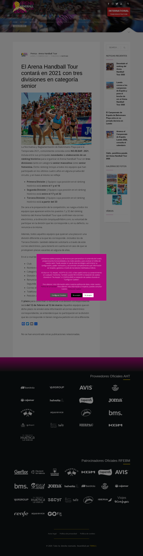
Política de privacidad (49, 286)
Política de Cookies (74, 289)
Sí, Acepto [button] (88, 295)
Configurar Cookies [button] (59, 295)
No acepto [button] (76, 295)
